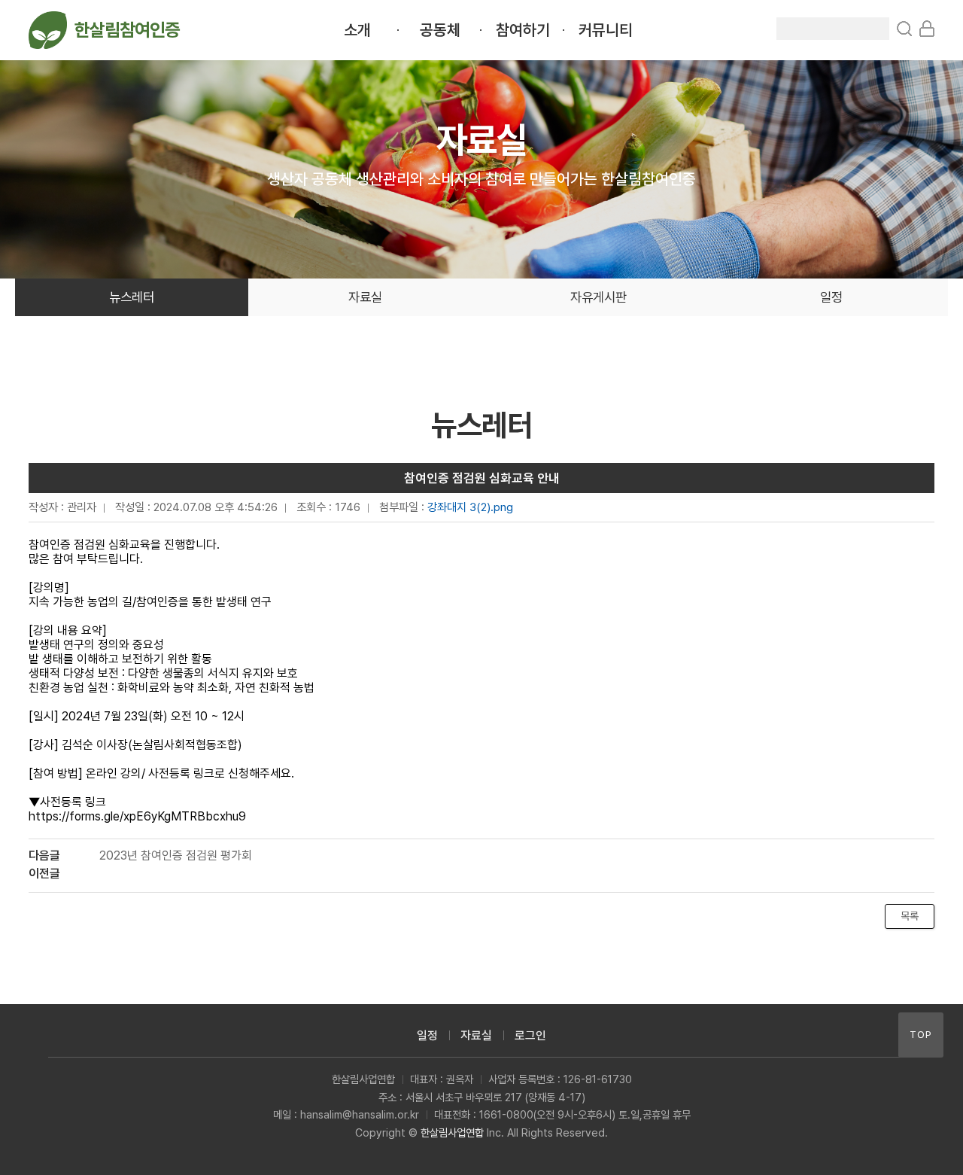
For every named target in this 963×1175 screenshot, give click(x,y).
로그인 (530, 1035)
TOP (921, 1034)
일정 (831, 297)
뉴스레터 (131, 297)
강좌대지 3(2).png (470, 507)
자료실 (365, 297)
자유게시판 (598, 297)
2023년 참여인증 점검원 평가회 (175, 855)
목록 (910, 916)
